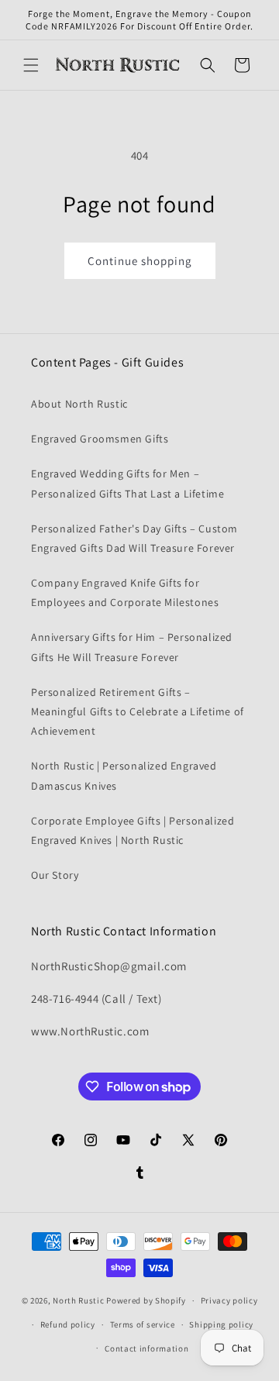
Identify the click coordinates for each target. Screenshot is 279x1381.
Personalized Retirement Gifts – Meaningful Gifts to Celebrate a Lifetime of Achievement (137, 711)
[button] (31, 65)
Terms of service (142, 1324)
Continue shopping (140, 260)
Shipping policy (221, 1324)
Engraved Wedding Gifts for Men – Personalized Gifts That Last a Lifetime (127, 483)
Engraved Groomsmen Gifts (99, 439)
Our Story (54, 875)
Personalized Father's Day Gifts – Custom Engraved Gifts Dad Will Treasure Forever (134, 538)
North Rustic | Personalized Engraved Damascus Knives (124, 775)
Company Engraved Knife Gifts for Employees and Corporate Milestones (125, 592)
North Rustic (78, 1300)
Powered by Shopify (146, 1300)
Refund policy (67, 1324)
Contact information (146, 1348)
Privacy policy (229, 1300)
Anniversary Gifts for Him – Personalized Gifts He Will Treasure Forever (131, 646)
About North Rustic (79, 404)
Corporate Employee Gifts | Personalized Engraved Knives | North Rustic (132, 830)
